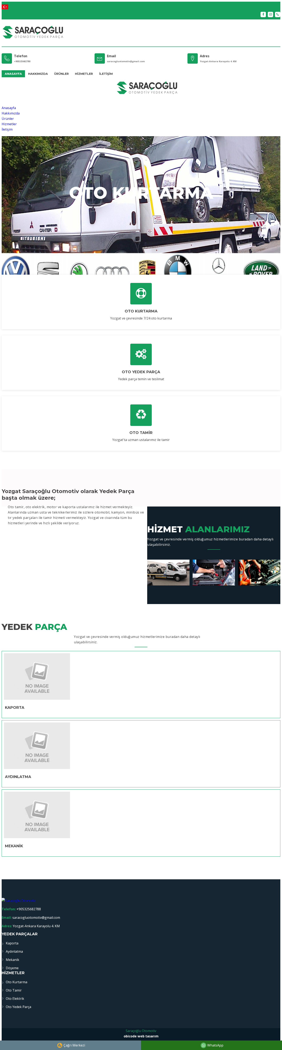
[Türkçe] (141, 6)
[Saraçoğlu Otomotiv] (33, 32)
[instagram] (270, 14)
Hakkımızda (38, 74)
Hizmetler (84, 74)
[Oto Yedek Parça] (141, 354)
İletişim (106, 74)
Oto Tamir (14, 990)
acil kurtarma (141, 218)
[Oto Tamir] (141, 415)
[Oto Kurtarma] (141, 293)
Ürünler (61, 74)
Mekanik (12, 959)
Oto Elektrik (15, 998)
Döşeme (12, 968)
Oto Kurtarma (16, 982)
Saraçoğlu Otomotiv (141, 1031)
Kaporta (12, 943)
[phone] (277, 14)
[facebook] (263, 14)
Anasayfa (13, 74)
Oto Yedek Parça (18, 1007)
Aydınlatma (14, 951)
